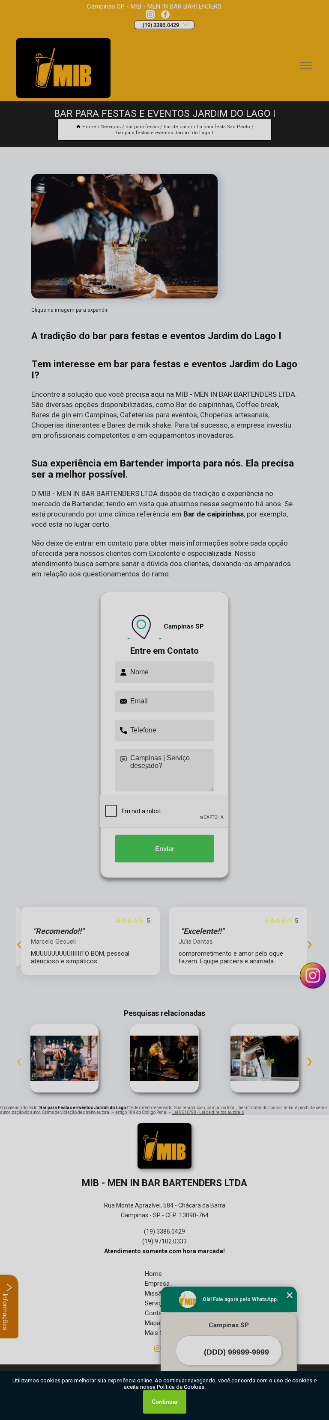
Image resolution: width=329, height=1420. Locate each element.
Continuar (165, 1402)
